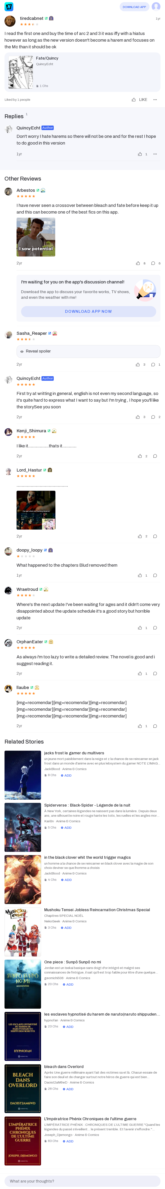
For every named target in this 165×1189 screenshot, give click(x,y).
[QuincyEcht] (8, 129)
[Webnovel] (9, 6)
